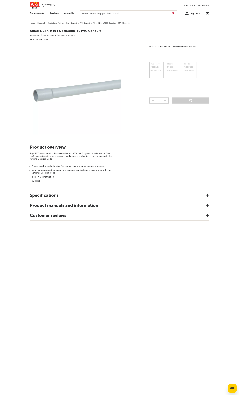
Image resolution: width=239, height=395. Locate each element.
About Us (69, 13)
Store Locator (189, 5)
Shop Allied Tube (39, 39)
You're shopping (48, 4)
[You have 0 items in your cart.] (207, 13)
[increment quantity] (165, 100)
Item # (48, 35)
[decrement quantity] (153, 100)
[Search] (173, 13)
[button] (54, 13)
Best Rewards (203, 5)
